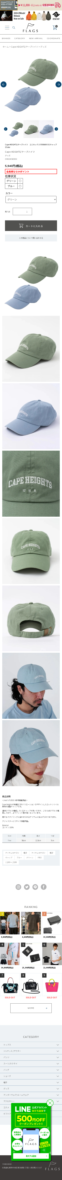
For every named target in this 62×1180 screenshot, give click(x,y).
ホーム (6, 46)
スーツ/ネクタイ (10, 1063)
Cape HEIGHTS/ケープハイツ (24, 46)
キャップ (8, 857)
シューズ (7, 1076)
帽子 (25, 852)
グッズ (43, 46)
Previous (4, 85)
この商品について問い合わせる (31, 238)
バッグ (6, 1069)
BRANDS (6, 38)
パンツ (6, 1057)
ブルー (19, 857)
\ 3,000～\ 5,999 (11, 862)
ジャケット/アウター (12, 1051)
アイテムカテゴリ (12, 852)
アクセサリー (9, 1101)
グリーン (29, 857)
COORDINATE (53, 38)
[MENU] (7, 27)
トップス (7, 1044)
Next (58, 85)
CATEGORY (19, 38)
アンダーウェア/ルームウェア (16, 1094)
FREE (40, 857)
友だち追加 (31, 1155)
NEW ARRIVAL (36, 38)
